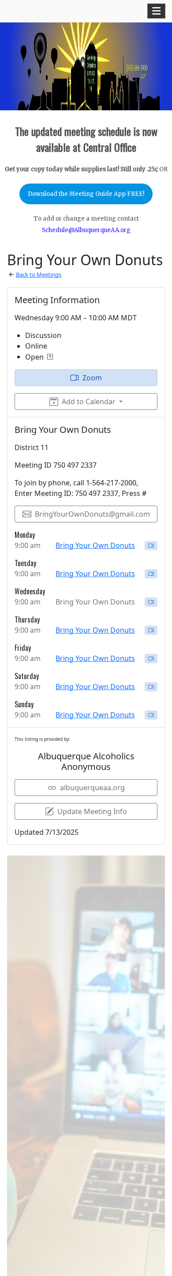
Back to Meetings (38, 274)
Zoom (92, 378)
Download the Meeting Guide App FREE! (86, 194)
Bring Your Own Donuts (95, 545)
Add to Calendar (89, 401)
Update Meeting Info (92, 811)
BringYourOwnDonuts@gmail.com (92, 514)
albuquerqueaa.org (92, 787)
